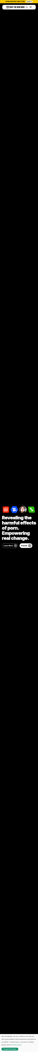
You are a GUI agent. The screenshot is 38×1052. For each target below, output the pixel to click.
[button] (31, 7)
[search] (27, 7)
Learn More (8, 546)
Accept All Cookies (10, 1049)
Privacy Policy (16, 1045)
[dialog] (19, 1043)
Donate (24, 546)
